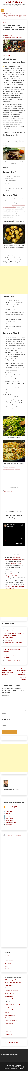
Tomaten (7, 969)
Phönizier (7, 1012)
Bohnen (7, 955)
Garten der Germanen (11, 1009)
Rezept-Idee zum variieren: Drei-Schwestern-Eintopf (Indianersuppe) (14, 635)
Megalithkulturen (10, 1015)
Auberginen (6, 55)
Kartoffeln (8, 963)
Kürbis (7, 958)
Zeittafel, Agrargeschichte (12, 1004)
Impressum (8, 1034)
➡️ (4, 811)
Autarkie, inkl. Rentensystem (13, 982)
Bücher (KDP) (11, 822)
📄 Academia (8, 820)
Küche (4, 22)
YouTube (9, 825)
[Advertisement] (14, 280)
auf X (8, 813)
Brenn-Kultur (9, 1018)
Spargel (7, 966)
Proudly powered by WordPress (13, 1067)
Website (4, 725)
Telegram (9, 816)
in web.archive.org (16, 563)
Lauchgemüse (9, 960)
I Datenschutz (13, 1054)
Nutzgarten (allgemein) (11, 990)
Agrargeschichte (10, 1007)
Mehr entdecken (12, 630)
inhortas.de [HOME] (13, 807)
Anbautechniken (9, 993)
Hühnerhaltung (9, 985)
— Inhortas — (14, 2)
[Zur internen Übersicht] (14, 837)
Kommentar (6, 695)
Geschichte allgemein (11, 1020)
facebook (9, 811)
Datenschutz (8, 1031)
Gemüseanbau (9, 996)
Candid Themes (19, 1068)
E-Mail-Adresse (6, 719)
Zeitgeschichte (9, 1023)
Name (4, 713)
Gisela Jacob (17, 661)
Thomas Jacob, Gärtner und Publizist (13, 37)
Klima (6, 1026)
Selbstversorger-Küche (11, 980)
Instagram (9, 818)
